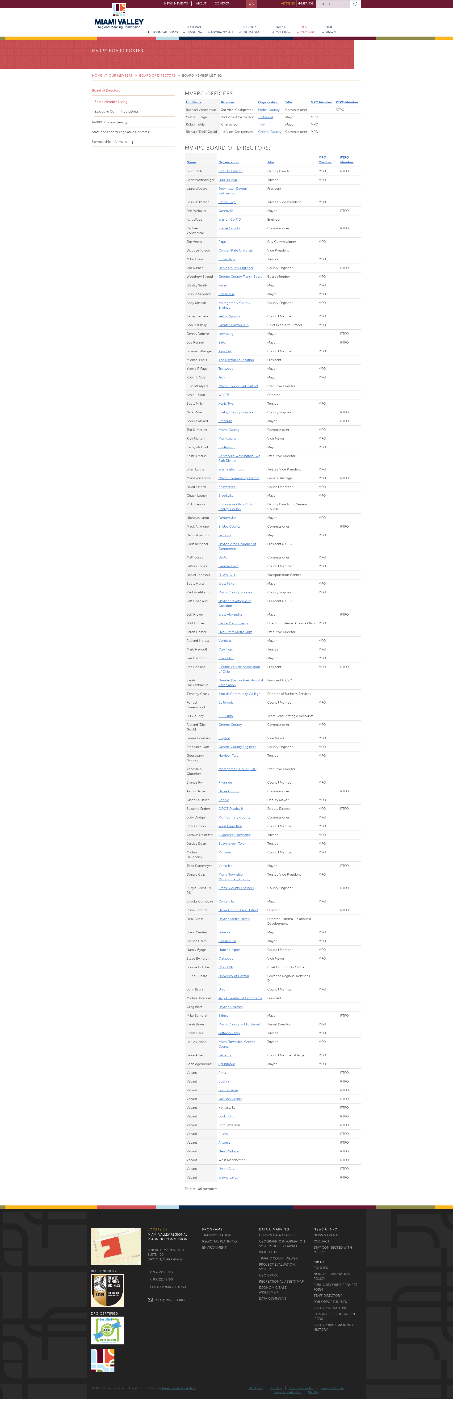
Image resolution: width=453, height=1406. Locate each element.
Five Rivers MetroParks (235, 632)
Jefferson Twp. (229, 1033)
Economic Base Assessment (273, 1290)
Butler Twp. (226, 259)
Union (222, 989)
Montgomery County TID (237, 769)
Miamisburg (227, 438)
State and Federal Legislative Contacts (120, 132)
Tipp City (225, 351)
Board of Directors (157, 76)
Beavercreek (227, 487)
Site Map (313, 1392)
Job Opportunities (330, 1302)
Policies (321, 1268)
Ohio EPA (225, 967)
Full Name (193, 102)
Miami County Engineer (236, 592)
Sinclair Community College (239, 694)
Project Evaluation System (277, 1267)
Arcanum (225, 421)
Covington (226, 658)
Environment (222, 32)
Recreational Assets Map (281, 1282)
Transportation (164, 32)
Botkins (224, 1081)
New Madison (228, 1151)
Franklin (224, 932)
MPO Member (321, 102)
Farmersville (227, 518)
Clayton (224, 738)
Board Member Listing (110, 102)
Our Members (308, 29)
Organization (268, 102)
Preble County (269, 110)
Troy (261, 124)
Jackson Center (230, 1099)
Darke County (228, 791)
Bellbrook (225, 703)
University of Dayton (233, 976)
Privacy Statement (332, 1388)
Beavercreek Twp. (231, 844)
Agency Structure (330, 1308)
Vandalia (224, 641)
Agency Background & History (334, 1327)
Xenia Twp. (226, 404)
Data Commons (272, 1299)
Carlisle (223, 800)
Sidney (223, 1016)
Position (227, 102)
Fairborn (224, 535)
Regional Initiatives (251, 29)
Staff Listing (256, 1388)
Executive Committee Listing (116, 111)
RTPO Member (347, 102)
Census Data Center (277, 1235)
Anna (222, 1073)
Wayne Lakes (228, 1177)
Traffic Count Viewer (278, 1258)
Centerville (226, 901)
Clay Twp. (225, 649)
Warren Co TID (229, 220)
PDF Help (276, 1388)
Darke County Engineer (235, 268)
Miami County (228, 430)
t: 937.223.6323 (161, 1272)
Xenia (222, 285)
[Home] (121, 16)
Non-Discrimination (301, 1388)
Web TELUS (268, 1252)
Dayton (223, 557)
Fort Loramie (228, 1090)
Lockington (226, 1116)
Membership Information (111, 142)
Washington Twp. (231, 469)
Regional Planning (194, 29)
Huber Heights (229, 950)
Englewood (226, 447)
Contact (222, 3)
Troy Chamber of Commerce (240, 998)
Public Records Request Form (335, 1287)
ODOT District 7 (230, 171)
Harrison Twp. (228, 756)
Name (191, 162)
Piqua (222, 242)
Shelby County (229, 527)
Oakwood (225, 959)
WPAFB (223, 395)
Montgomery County (234, 817)
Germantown (228, 566)
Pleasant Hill (227, 941)
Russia (223, 1134)
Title (288, 102)
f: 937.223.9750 (161, 1279)
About (201, 3)
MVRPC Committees (108, 122)
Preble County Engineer (236, 888)
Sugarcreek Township (234, 835)
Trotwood (265, 117)
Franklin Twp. (228, 180)
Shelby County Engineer (236, 412)
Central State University (236, 250)
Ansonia (224, 1143)
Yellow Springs (229, 316)
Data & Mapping (283, 29)
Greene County (269, 132)
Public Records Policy (288, 1392)
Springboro (226, 1064)
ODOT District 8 (230, 809)
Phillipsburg (226, 294)
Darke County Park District (238, 910)
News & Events (176, 3)
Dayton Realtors (230, 1007)
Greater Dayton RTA (233, 325)
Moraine (224, 852)
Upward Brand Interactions (179, 1388)
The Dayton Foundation (236, 360)
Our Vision (330, 29)
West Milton (227, 584)
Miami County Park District (238, 386)
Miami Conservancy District (239, 478)
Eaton (222, 342)
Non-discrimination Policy (332, 1276)
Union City (226, 1169)
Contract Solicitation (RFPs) (334, 1316)
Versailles (225, 866)
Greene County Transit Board (240, 277)
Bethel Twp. (227, 202)
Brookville (225, 496)
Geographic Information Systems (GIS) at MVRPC (282, 1243)
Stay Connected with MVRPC (333, 1250)
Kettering (225, 1055)
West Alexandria (230, 615)
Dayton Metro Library (234, 919)
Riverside (225, 783)
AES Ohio (225, 716)
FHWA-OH (226, 575)
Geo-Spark (268, 1275)
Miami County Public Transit (239, 1024)
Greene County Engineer (237, 747)
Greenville (226, 211)
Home (97, 76)
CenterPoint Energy (233, 623)
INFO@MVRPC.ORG (170, 1300)
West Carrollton (230, 826)
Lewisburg (226, 334)
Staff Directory (328, 1296)
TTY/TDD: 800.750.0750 (168, 1287)
